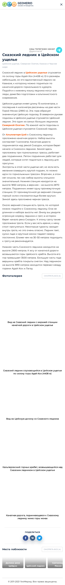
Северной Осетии (13, 125)
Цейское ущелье (11, 63)
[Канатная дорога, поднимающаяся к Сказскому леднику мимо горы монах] (32, 492)
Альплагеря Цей (16, 134)
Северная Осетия (30, 63)
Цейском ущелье (36, 72)
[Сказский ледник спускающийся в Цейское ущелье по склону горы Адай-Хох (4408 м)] (32, 347)
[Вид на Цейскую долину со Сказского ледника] (32, 396)
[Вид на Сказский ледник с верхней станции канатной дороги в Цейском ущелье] (32, 299)
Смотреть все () (52, 276)
